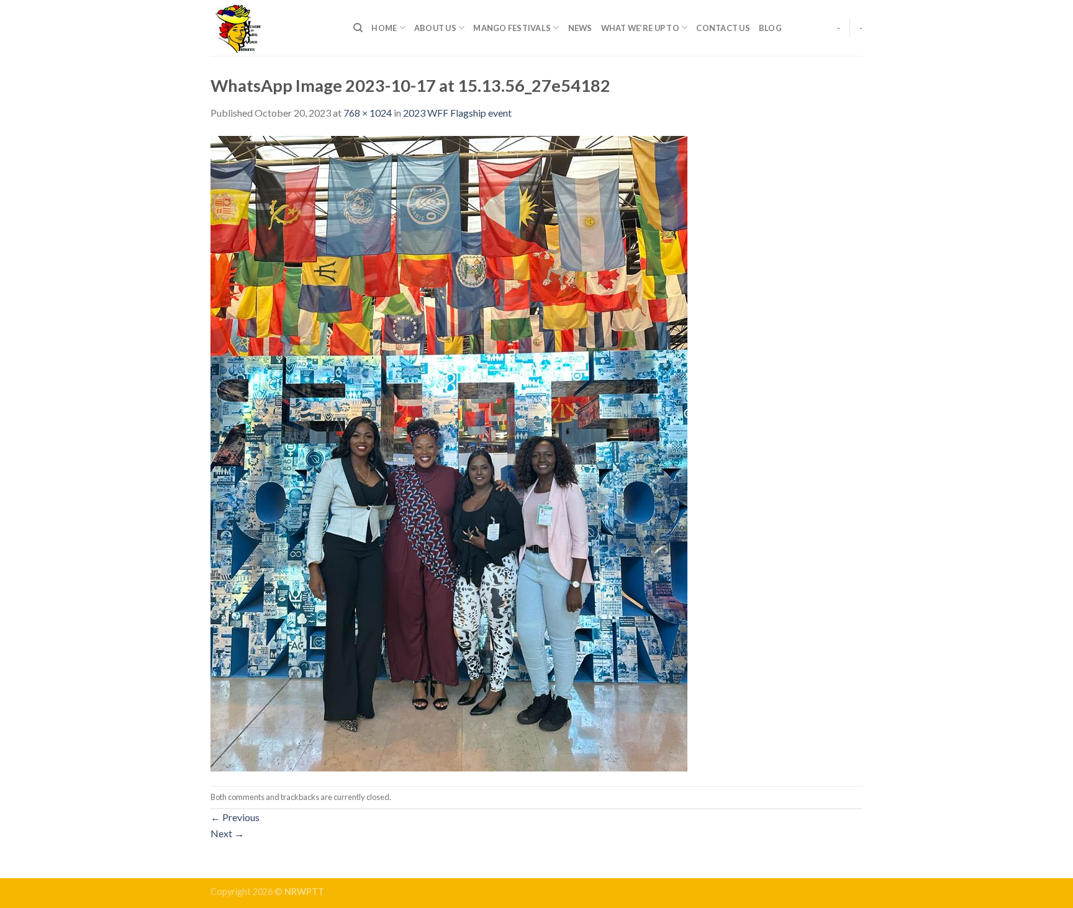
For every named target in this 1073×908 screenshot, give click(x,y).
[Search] (358, 28)
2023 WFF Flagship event (457, 113)
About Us (435, 28)
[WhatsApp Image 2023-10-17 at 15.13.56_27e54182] (449, 452)
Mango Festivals (512, 28)
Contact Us (723, 28)
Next (227, 833)
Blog (770, 28)
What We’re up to (640, 28)
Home (384, 28)
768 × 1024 (367, 113)
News (580, 28)
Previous (235, 817)
